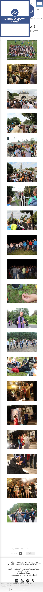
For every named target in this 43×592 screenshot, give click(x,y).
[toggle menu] (39, 3)
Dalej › (30, 553)
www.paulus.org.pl (16, 575)
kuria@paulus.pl (31, 575)
